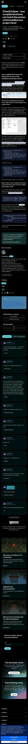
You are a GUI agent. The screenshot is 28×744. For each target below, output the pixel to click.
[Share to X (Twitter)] (3, 38)
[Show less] (24, 342)
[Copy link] (14, 38)
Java (9, 26)
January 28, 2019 (10, 439)
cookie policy (16, 732)
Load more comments (14, 517)
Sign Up (5, 565)
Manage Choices (14, 741)
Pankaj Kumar (11, 46)
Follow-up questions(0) (19, 336)
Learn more (6, 595)
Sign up (14, 694)
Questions (11, 6)
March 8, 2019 (10, 488)
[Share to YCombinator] (11, 38)
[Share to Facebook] (6, 38)
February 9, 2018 (10, 406)
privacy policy (11, 727)
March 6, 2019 (9, 455)
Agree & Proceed (14, 737)
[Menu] (25, 2)
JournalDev (8, 342)
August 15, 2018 (9, 422)
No (14, 329)
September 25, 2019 (10, 504)
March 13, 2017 (9, 362)
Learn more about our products (11, 242)
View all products (14, 673)
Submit (7, 648)
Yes (14, 326)
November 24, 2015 (10, 343)
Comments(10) (7, 336)
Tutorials (5, 6)
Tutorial (5, 33)
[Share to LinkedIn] (8, 38)
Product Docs (20, 6)
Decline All (14, 739)
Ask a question (14, 316)
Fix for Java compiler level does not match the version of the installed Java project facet (14, 102)
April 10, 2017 (9, 378)
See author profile (7, 274)
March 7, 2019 (9, 470)
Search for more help (14, 319)
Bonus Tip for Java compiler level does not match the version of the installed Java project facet (14, 184)
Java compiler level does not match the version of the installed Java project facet (12, 76)
